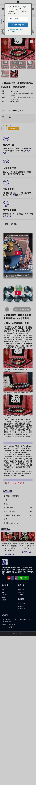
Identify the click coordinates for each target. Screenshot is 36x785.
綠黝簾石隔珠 (25, 97)
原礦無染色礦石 (27, 93)
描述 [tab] (6, 224)
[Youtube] (9, 578)
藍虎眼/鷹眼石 (16, 93)
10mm (13, 97)
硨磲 (5, 500)
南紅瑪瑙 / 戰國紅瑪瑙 (11, 496)
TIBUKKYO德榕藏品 (14, 102)
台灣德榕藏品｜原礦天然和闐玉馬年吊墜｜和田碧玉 (26, 545)
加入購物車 (13, 128)
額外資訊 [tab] (14, 224)
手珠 (17, 97)
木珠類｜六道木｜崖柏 (12, 515)
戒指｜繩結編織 (9, 511)
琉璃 (5, 519)
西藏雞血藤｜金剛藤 (11, 523)
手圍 (2, 116)
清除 (8, 120)
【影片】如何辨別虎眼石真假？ (14, 483)
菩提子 (6, 504)
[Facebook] (12, 578)
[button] (18, 1)
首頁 (2, 30)
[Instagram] (16, 578)
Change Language (18, 25)
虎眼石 (13, 95)
